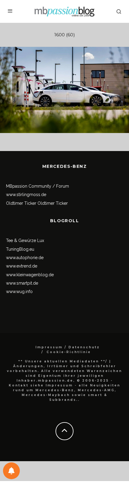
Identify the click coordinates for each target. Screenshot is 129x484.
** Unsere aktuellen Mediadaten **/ (62, 361)
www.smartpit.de (22, 283)
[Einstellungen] (11, 470)
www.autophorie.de (25, 257)
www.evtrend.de (21, 266)
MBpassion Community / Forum (37, 186)
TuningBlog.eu (20, 249)
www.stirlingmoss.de (26, 194)
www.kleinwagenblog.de (30, 274)
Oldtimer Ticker (21, 203)
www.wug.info (19, 291)
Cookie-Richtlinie (68, 352)
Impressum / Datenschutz (67, 347)
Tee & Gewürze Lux (25, 240)
